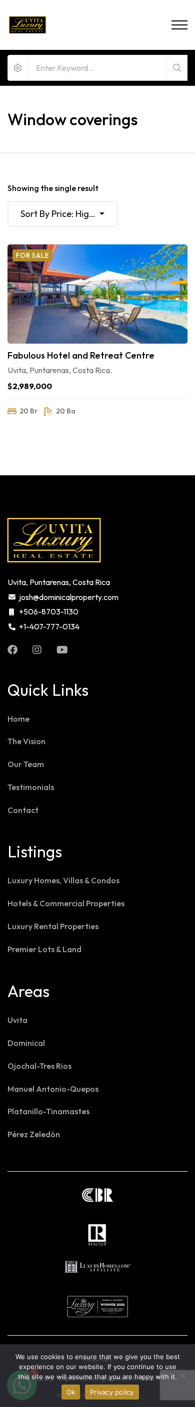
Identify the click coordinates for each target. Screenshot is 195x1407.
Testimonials (31, 787)
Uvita (18, 1020)
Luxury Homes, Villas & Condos (64, 880)
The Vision (27, 741)
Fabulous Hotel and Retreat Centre (81, 355)
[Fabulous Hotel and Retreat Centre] (98, 294)
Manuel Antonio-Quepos (53, 1089)
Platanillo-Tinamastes (49, 1111)
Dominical (26, 1043)
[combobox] (63, 214)
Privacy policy (112, 1392)
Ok (71, 1392)
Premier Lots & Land (45, 949)
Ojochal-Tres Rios (40, 1066)
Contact (23, 810)
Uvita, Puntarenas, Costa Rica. (60, 370)
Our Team (26, 764)
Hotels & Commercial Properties (66, 903)
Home (19, 719)
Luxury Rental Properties (53, 926)
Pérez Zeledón (34, 1134)
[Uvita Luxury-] (28, 25)
